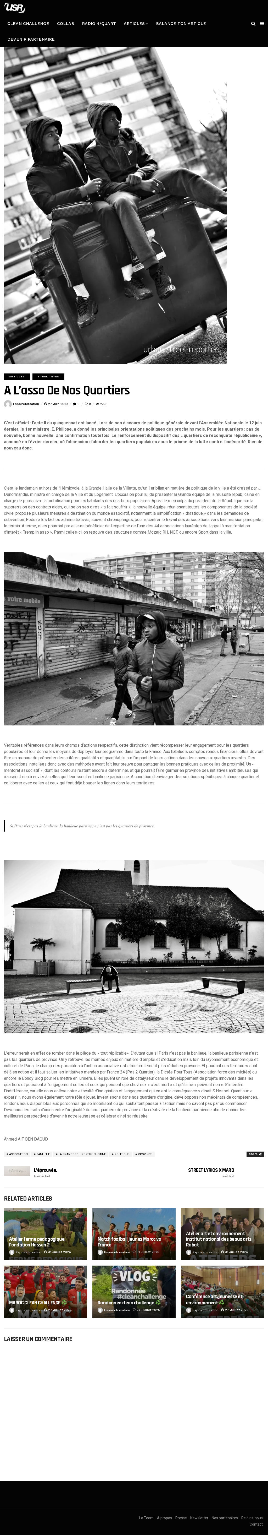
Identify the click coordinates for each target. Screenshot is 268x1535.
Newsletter (199, 1518)
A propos (164, 1518)
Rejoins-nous (252, 1518)
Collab (65, 23)
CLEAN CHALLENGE (28, 23)
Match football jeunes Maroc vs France (129, 1242)
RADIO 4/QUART (99, 23)
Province (145, 1154)
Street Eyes (48, 376)
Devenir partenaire (31, 39)
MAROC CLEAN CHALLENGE (35, 1302)
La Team (146, 1518)
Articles (134, 23)
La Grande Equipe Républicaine (82, 1154)
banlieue (43, 1154)
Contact (256, 1524)
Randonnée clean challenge (126, 1302)
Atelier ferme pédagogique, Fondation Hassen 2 (37, 1242)
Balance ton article (181, 23)
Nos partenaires (225, 1518)
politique (121, 1154)
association (18, 1154)
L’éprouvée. (45, 1172)
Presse (181, 1518)
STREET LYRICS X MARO (211, 1172)
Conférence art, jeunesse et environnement (214, 1299)
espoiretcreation (26, 404)
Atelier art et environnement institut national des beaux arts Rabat (219, 1239)
